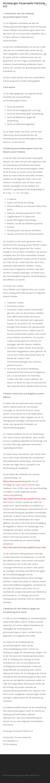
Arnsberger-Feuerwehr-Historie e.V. (24, 4)
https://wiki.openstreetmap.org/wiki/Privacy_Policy (24, 498)
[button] (45, 4)
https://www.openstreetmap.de (17, 481)
